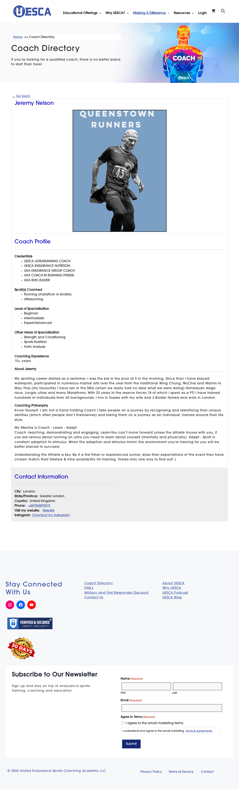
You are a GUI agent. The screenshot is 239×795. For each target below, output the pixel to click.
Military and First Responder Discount (116, 593)
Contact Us (93, 597)
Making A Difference (149, 13)
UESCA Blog (172, 597)
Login (202, 13)
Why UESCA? (115, 13)
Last (174, 693)
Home (17, 37)
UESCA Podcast (175, 593)
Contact (207, 772)
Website (49, 510)
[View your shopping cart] (213, 11)
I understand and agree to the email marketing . (168, 731)
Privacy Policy (151, 772)
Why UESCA (171, 588)
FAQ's (88, 588)
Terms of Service (181, 772)
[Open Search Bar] (223, 11)
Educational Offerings (80, 13)
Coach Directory (98, 583)
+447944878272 (39, 505)
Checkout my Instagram (51, 515)
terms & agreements (199, 731)
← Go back (21, 96)
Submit (131, 744)
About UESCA (173, 583)
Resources (182, 13)
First (123, 693)
